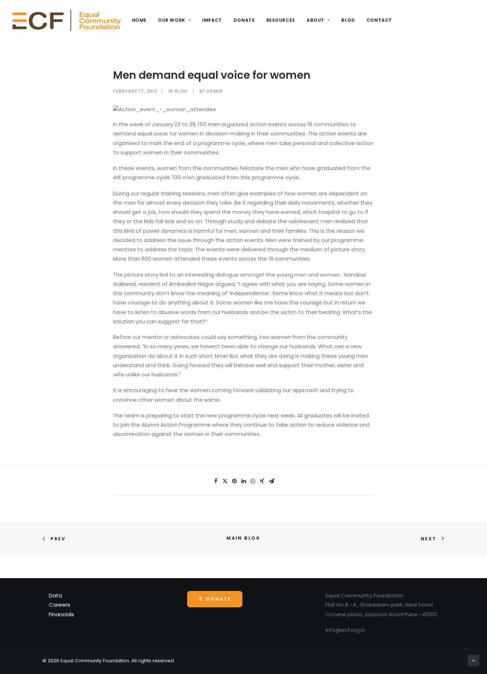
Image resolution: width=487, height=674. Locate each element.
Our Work (171, 20)
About (315, 20)
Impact (212, 20)
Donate (244, 20)
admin (214, 91)
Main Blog (243, 538)
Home (139, 20)
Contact (379, 20)
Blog (348, 20)
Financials (61, 614)
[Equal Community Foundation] (66, 20)
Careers (59, 604)
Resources (280, 20)
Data (55, 595)
